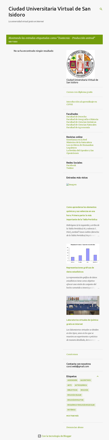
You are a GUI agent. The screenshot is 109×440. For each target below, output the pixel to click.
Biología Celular (74, 395)
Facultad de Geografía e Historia (82, 119)
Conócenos (72, 354)
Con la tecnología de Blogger (56, 436)
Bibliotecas (72, 390)
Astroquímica (81, 385)
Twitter (70, 168)
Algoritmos (85, 380)
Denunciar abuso (74, 427)
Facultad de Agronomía (78, 127)
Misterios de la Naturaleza (79, 142)
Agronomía (72, 380)
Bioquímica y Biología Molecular (81, 405)
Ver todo (13, 42)
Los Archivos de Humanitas (79, 145)
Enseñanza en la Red (76, 139)
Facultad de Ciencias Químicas (81, 122)
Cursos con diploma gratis (79, 92)
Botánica (71, 410)
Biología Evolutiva (75, 400)
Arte (70, 385)
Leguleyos (71, 147)
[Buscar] (101, 9)
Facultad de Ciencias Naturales (81, 124)
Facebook (71, 165)
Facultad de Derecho (76, 116)
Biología (84, 390)
